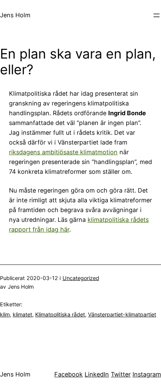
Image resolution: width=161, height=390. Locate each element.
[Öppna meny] (156, 15)
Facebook (68, 374)
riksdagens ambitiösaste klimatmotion (63, 152)
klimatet (22, 314)
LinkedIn (97, 374)
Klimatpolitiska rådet (60, 314)
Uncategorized (81, 278)
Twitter (121, 374)
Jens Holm (15, 15)
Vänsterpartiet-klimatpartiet (122, 314)
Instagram (147, 374)
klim (5, 314)
